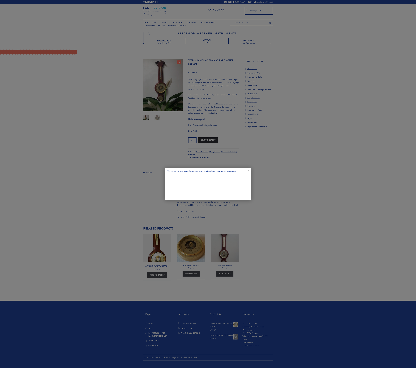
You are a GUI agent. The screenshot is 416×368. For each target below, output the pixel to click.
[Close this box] (248, 170)
